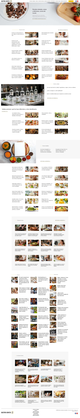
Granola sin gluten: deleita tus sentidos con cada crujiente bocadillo (17, 131)
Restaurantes (36, 413)
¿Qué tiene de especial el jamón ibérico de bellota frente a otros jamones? (33, 386)
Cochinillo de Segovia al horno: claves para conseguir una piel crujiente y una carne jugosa (33, 234)
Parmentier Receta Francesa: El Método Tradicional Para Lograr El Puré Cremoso (46, 234)
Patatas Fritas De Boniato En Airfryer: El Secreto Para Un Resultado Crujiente (58, 250)
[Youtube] (77, 1)
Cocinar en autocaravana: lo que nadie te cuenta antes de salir (18, 34)
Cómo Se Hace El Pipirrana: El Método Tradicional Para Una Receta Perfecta (20, 250)
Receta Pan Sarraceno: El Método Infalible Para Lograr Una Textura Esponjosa (18, 177)
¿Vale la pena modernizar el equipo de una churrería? (63, 294)
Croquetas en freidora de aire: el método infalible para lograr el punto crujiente (17, 76)
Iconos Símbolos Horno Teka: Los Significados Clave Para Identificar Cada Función (48, 60)
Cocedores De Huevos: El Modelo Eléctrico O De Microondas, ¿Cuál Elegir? (58, 370)
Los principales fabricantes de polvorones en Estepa (46, 369)
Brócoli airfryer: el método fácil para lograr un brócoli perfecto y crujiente (17, 208)
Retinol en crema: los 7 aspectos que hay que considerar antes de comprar (46, 401)
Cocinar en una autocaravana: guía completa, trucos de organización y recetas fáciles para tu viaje (16, 43)
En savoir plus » (5, 111)
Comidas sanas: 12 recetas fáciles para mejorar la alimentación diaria (17, 200)
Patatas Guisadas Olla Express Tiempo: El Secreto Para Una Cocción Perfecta (47, 52)
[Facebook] (76, 1)
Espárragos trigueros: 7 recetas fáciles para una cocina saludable (17, 185)
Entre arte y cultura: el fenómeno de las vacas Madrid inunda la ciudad (43, 317)
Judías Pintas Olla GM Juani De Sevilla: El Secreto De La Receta (20, 265)
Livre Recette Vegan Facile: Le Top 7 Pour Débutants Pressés (47, 177)
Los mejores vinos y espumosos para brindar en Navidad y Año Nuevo (17, 114)
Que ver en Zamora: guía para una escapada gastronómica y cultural (33, 370)
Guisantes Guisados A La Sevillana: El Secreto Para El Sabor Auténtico (33, 250)
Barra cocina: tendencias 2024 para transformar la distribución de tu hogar (59, 386)
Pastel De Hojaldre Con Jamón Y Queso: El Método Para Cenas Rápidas (59, 265)
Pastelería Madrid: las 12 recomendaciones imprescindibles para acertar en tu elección (33, 401)
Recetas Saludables (36, 412)
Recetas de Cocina (36, 411)
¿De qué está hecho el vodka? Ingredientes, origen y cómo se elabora (61, 87)
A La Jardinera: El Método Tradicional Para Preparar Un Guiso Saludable (47, 168)
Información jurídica (70, 410)
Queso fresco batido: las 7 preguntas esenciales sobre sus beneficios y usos (17, 192)
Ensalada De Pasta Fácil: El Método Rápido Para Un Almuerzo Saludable (61, 150)
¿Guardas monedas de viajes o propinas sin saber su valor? (46, 385)
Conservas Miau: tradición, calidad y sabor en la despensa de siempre (17, 52)
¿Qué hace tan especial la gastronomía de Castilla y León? (20, 385)
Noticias (36, 410)
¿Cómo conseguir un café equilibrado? (55, 90)
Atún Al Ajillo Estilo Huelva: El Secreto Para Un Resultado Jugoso (33, 265)
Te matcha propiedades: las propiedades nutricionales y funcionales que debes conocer (20, 401)
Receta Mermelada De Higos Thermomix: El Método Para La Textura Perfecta (46, 265)
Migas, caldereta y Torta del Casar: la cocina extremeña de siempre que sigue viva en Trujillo (63, 280)
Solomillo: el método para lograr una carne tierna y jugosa (47, 76)
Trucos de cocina (36, 414)
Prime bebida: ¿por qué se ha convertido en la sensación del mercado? (24, 343)
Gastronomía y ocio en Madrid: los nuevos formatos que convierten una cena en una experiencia (20, 370)
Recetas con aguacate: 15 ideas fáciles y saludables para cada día (47, 192)
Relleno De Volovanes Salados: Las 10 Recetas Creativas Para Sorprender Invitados (46, 250)
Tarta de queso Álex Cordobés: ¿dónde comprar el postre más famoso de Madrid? (59, 401)
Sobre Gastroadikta (36, 415)
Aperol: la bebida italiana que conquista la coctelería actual (59, 93)
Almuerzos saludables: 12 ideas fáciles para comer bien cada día (47, 185)
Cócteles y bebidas (36, 409)
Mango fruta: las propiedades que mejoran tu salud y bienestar (47, 200)
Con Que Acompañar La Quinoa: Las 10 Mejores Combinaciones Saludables (45, 150)
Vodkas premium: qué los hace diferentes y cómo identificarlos (19, 109)
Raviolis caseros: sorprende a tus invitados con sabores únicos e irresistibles (47, 122)
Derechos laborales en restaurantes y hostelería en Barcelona (43, 300)
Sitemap (75, 410)
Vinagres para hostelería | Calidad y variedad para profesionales (63, 309)
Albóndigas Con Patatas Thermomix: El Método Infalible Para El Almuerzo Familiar (59, 234)
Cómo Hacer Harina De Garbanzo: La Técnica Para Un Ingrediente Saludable (17, 67)
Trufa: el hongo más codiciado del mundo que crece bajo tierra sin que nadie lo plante (20, 234)
